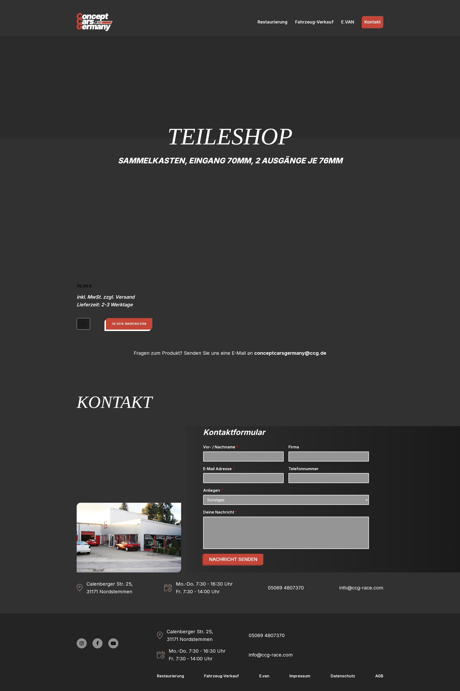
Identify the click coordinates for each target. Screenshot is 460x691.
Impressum (299, 676)
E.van (264, 676)
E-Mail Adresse (219, 468)
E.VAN (347, 21)
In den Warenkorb (129, 324)
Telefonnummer (303, 468)
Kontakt (372, 21)
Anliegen (213, 490)
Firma (293, 447)
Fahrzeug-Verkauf (314, 21)
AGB (379, 676)
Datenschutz (343, 676)
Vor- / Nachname (220, 447)
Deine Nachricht (220, 512)
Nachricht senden (233, 559)
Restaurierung (273, 21)
